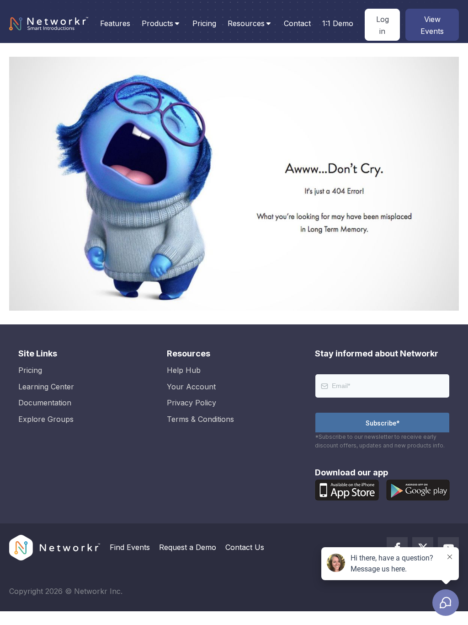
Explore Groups (46, 419)
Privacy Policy (191, 402)
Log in (382, 25)
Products (157, 23)
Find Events (130, 547)
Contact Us (244, 547)
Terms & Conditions (200, 419)
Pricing (204, 23)
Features (115, 23)
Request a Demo (187, 547)
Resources (246, 23)
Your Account (191, 386)
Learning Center (46, 386)
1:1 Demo (337, 23)
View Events (432, 25)
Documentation (44, 402)
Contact (297, 23)
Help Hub (184, 370)
